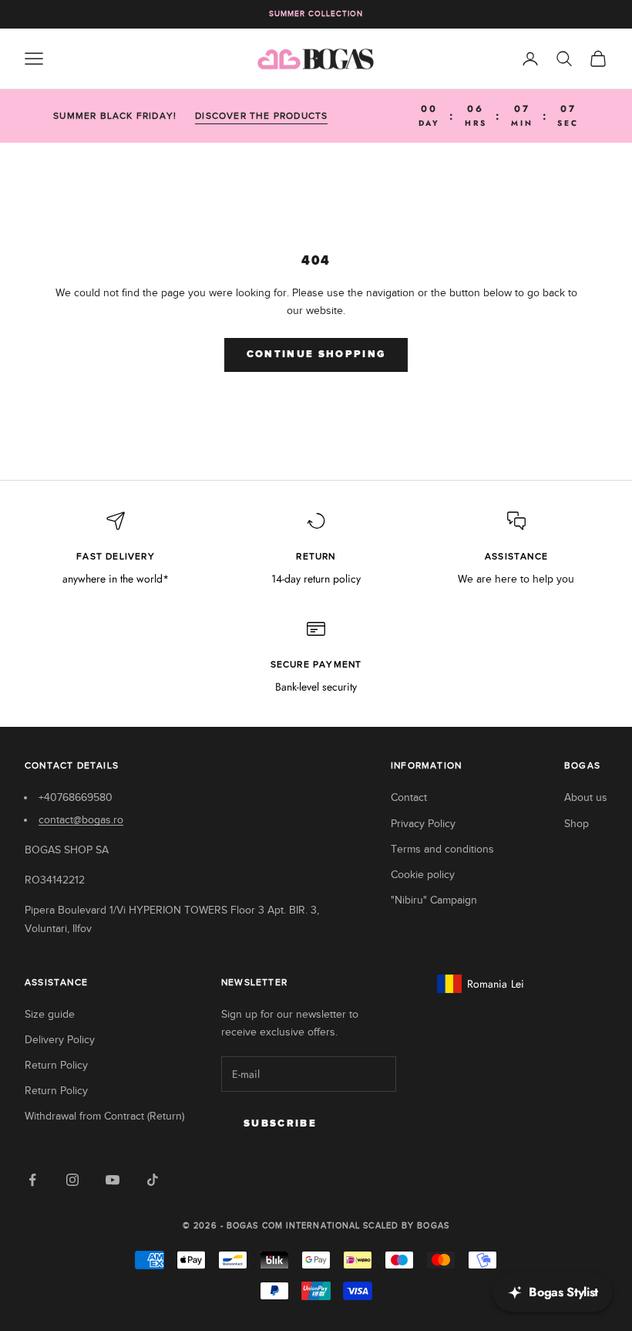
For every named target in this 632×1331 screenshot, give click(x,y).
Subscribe (280, 1124)
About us (585, 797)
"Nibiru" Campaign (434, 900)
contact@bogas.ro (81, 820)
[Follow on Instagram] (72, 1179)
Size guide (50, 1014)
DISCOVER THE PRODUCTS (261, 115)
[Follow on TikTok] (152, 1179)
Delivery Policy (60, 1040)
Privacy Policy (423, 823)
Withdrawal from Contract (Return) (104, 1116)
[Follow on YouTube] (112, 1179)
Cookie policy (423, 874)
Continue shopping (316, 355)
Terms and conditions (442, 849)
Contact (409, 797)
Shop (576, 823)
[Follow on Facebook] (32, 1179)
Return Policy (56, 1065)
